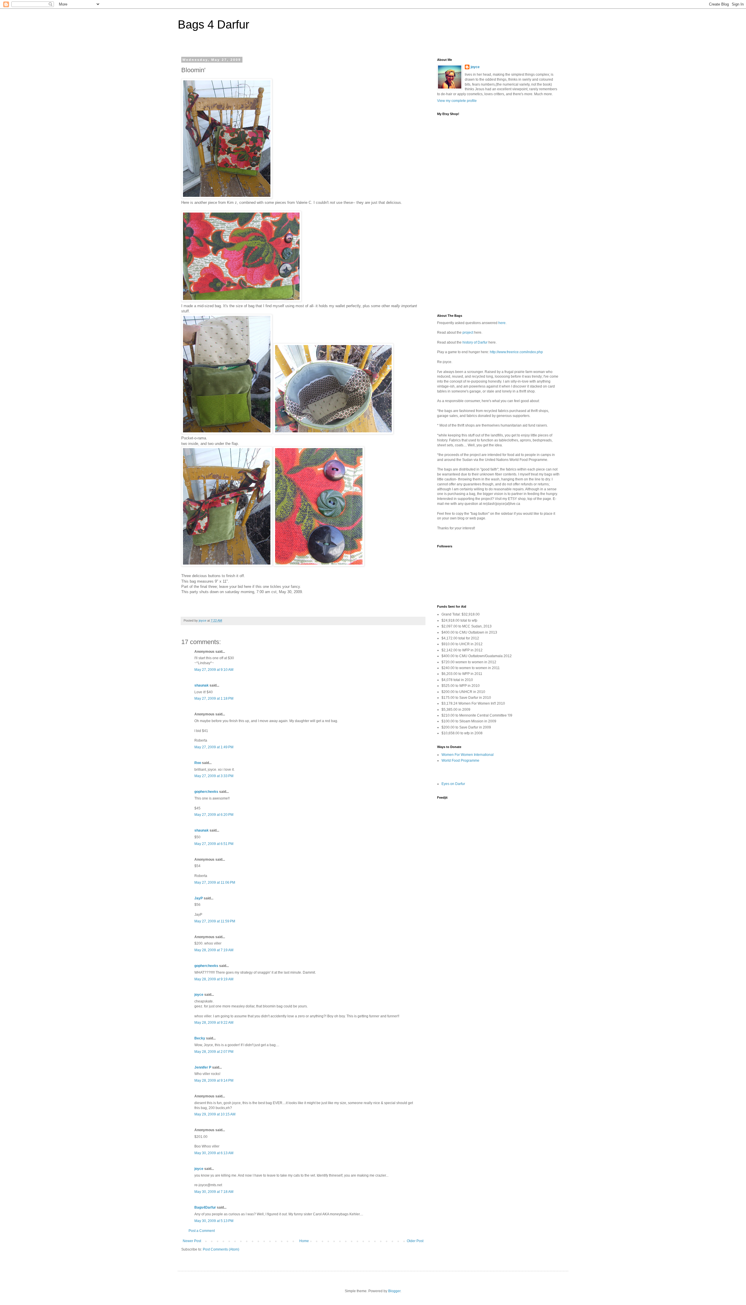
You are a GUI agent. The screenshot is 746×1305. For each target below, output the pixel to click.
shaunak (201, 685)
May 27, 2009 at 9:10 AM (213, 670)
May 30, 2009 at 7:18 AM (213, 1192)
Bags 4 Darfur (213, 24)
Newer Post (192, 1241)
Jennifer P (202, 1067)
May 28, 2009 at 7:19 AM (213, 950)
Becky (199, 1038)
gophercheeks (206, 792)
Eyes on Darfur (453, 784)
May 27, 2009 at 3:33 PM (213, 776)
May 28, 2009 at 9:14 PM (213, 1080)
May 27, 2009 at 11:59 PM (214, 921)
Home (304, 1241)
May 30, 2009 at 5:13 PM (213, 1221)
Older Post (415, 1241)
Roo (197, 763)
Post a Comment (202, 1231)
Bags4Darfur (205, 1207)
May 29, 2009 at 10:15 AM (214, 1114)
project (467, 332)
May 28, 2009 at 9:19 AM (213, 979)
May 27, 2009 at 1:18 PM (213, 698)
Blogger (394, 1291)
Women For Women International (467, 755)
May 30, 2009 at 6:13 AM (213, 1153)
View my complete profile (457, 101)
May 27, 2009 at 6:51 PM (213, 844)
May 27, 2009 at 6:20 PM (213, 815)
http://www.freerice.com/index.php (516, 352)
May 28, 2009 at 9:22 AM (213, 1023)
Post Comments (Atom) (221, 1249)
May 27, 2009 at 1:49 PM (213, 747)
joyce (198, 995)
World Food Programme (460, 760)
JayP (198, 898)
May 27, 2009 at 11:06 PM (214, 882)
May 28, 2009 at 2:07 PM (213, 1052)
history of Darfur (475, 342)
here (502, 323)
